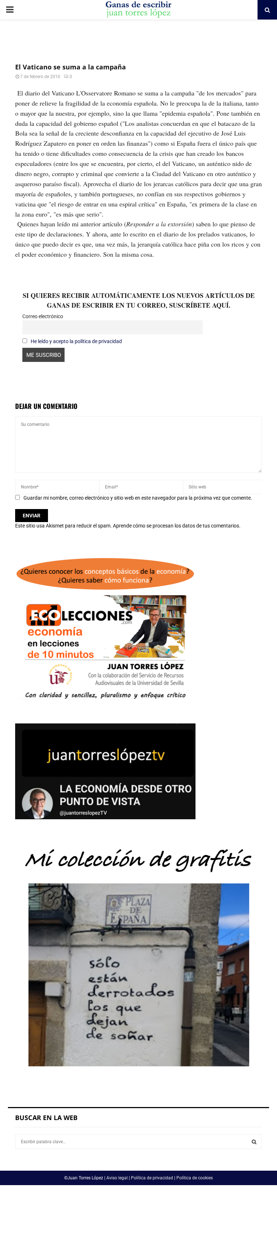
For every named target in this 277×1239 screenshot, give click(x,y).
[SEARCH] (254, 1142)
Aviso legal (117, 1177)
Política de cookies (194, 1177)
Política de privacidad (152, 1177)
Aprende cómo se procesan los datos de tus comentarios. (177, 526)
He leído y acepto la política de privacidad (76, 341)
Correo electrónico (42, 316)
